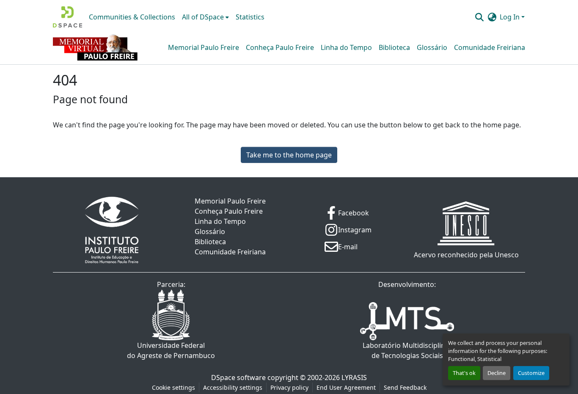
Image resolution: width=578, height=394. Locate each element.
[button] (67, 17)
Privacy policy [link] (289, 387)
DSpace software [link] (238, 377)
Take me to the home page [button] (289, 155)
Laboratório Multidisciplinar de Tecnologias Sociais (407, 350)
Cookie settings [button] (173, 387)
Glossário (432, 47)
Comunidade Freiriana (489, 47)
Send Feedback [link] (405, 387)
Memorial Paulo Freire (203, 47)
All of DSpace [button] (203, 17)
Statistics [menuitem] (250, 17)
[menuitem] (205, 17)
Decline (496, 373)
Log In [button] (510, 17)
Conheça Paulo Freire (280, 47)
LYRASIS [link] (354, 377)
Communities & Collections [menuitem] (132, 17)
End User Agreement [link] (346, 387)
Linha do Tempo (346, 47)
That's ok (464, 373)
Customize (531, 373)
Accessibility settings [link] (232, 387)
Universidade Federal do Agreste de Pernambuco (171, 350)
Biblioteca (394, 47)
